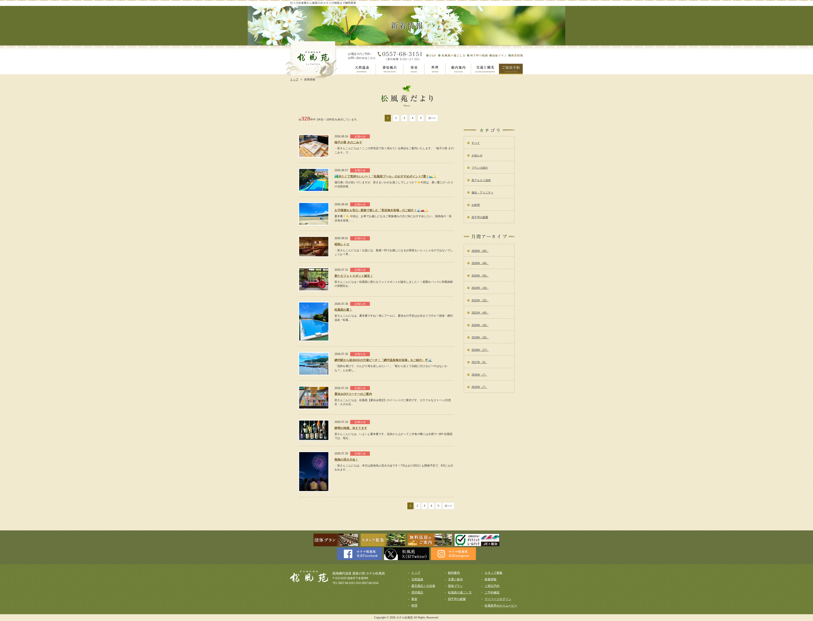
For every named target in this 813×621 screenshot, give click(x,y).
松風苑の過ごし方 (460, 592)
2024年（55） (480, 275)
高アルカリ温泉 (481, 180)
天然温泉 (417, 579)
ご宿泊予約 (492, 586)
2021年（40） (480, 312)
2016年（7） (479, 374)
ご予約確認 (492, 592)
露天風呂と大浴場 (423, 586)
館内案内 (454, 572)
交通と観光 (455, 579)
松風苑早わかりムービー (501, 605)
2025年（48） (480, 263)
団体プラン (455, 586)
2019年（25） (480, 337)
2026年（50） (480, 251)
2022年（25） (480, 300)
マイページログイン (498, 599)
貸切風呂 (417, 592)
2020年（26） (480, 325)
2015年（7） (479, 387)
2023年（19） (480, 288)
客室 (414, 599)
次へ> (432, 118)
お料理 (475, 205)
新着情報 (490, 579)
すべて (475, 143)
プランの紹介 (479, 167)
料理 (414, 605)
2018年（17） (480, 350)
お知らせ (477, 155)
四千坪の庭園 (479, 217)
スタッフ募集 (493, 572)
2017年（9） (479, 362)
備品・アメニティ (482, 192)
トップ (415, 572)
